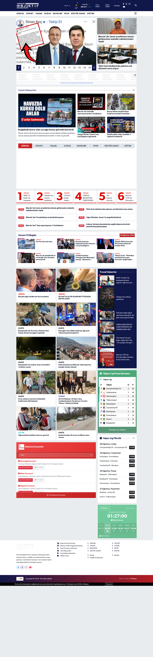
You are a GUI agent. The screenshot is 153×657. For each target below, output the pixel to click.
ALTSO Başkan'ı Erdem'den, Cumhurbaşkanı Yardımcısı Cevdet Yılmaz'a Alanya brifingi (72, 401)
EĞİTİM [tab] (128, 146)
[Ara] (136, 5)
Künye (92, 555)
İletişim (116, 555)
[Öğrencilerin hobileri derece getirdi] (36, 418)
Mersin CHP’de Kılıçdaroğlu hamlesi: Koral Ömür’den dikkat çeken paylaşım (131, 198)
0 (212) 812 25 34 (26, 467)
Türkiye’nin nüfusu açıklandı (48, 198)
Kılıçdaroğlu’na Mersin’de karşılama (33, 297)
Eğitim (21, 433)
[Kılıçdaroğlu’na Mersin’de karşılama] (36, 280)
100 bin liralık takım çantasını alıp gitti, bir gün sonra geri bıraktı (68, 198)
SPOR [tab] (95, 146)
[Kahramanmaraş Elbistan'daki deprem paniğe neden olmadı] (76, 348)
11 (69, 68)
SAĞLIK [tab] (67, 146)
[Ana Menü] (135, 13)
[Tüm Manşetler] (134, 90)
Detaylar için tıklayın (117, 430)
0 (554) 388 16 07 (26, 480)
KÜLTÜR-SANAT (78, 14)
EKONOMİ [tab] (81, 146)
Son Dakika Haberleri (67, 553)
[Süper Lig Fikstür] (134, 438)
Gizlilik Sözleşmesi (96, 558)
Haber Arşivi (64, 556)
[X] (22, 567)
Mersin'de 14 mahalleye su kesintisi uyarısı (45, 217)
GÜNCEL (20, 14)
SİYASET (30, 14)
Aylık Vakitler (105, 536)
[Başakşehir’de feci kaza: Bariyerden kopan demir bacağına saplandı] (36, 314)
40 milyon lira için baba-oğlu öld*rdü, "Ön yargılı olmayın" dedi (110, 198)
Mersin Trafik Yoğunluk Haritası (71, 546)
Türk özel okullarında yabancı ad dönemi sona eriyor (109, 209)
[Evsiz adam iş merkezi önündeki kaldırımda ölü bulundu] (36, 382)
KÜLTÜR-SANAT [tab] (112, 146)
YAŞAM (39, 14)
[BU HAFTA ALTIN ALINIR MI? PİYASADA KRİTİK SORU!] (76, 280)
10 (64, 68)
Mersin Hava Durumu (67, 543)
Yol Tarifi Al (39, 467)
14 (84, 68)
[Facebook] (18, 567)
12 (74, 68)
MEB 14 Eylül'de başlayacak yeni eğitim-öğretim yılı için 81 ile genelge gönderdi (28, 198)
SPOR (66, 14)
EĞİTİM (90, 14)
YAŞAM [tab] (53, 146)
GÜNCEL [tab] (25, 146)
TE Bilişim (133, 579)
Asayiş (21, 328)
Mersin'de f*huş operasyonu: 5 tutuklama (44, 225)
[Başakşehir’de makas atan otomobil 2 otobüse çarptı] (36, 348)
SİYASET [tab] (39, 146)
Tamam (109, 584)
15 (89, 68)
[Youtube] (30, 567)
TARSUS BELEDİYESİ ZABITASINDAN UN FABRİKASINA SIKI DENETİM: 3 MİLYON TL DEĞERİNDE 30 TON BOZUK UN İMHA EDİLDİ (89, 198)
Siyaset (61, 396)
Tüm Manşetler (65, 551)
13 (79, 68)
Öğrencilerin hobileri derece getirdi (33, 435)
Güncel (26, 193)
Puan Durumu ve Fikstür (68, 548)
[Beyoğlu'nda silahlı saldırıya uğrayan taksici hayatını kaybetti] (76, 314)
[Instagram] (26, 567)
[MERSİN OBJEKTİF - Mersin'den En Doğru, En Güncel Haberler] (38, 5)
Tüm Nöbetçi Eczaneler (57, 495)
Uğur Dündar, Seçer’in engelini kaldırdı (103, 217)
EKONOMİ (57, 14)
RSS (20, 579)
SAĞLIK (47, 14)
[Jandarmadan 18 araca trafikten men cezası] (76, 418)
